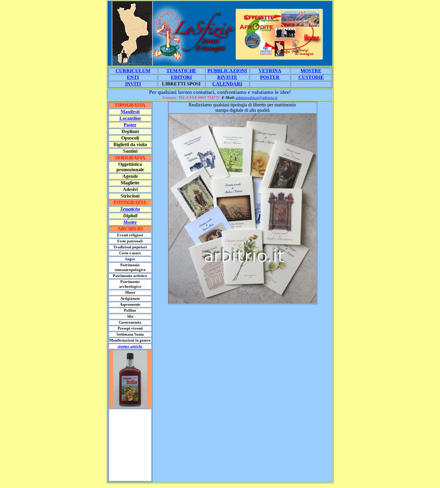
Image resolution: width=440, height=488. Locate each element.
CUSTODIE (311, 77)
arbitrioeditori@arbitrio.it (256, 97)
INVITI (133, 83)
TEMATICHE (181, 70)
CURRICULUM (133, 70)
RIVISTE (227, 77)
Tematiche (130, 209)
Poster (130, 124)
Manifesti (130, 111)
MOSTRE (311, 70)
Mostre (130, 222)
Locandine (130, 118)
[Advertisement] (127, 445)
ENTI (133, 77)
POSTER (270, 77)
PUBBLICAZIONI (227, 70)
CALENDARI (227, 83)
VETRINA (270, 70)
